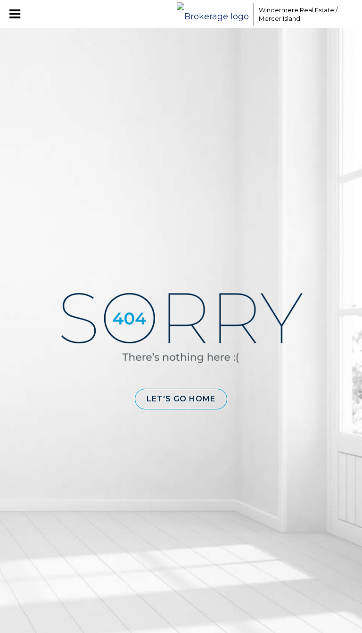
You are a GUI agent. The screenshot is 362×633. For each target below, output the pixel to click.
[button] (181, 399)
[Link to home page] (213, 14)
